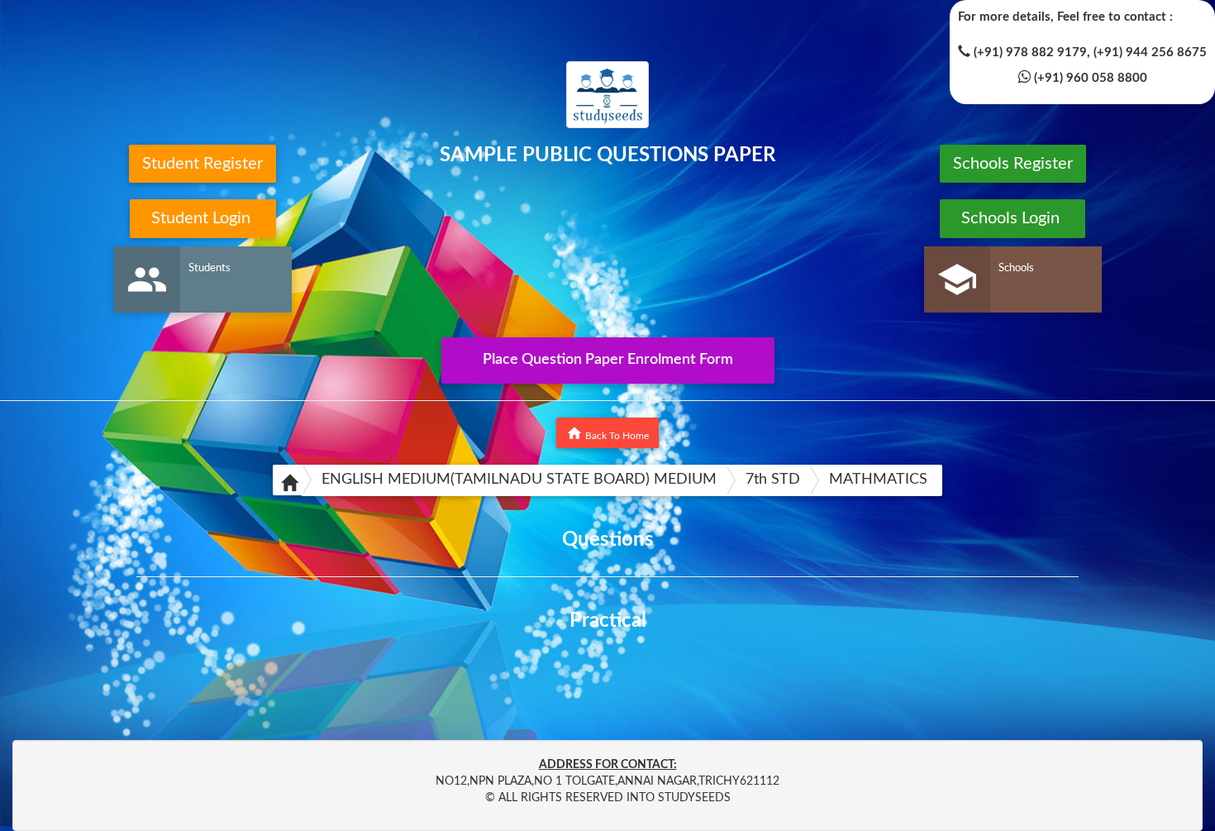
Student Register (202, 163)
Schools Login (1012, 218)
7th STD (773, 479)
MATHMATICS (878, 479)
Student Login (203, 218)
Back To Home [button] (607, 433)
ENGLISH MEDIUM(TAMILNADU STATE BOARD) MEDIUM (519, 479)
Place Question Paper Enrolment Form (608, 359)
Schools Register (1013, 163)
